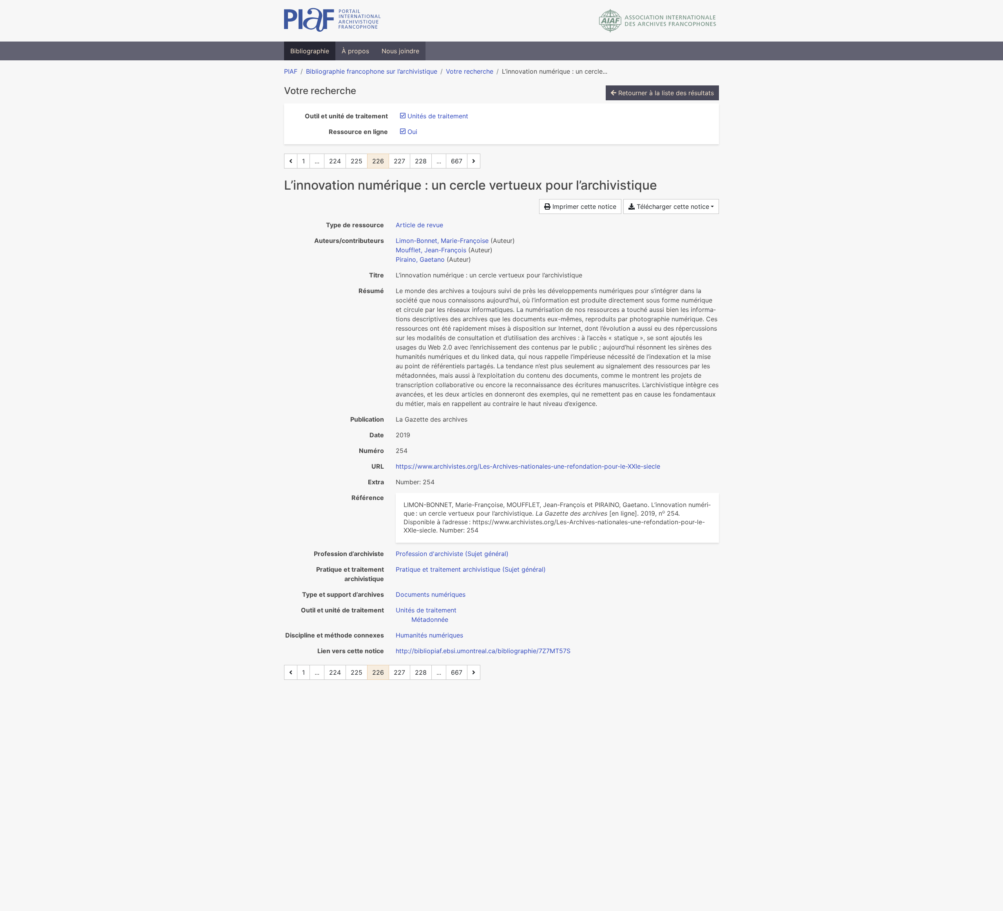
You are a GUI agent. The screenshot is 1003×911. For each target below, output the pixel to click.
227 (399, 161)
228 (421, 161)
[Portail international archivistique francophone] (332, 21)
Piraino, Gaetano (420, 259)
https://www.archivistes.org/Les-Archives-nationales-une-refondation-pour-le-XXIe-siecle (528, 466)
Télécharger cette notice (672, 206)
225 (356, 161)
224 (335, 161)
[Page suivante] (473, 161)
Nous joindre (400, 51)
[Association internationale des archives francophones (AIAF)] (657, 21)
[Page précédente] (290, 161)
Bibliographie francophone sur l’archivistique (371, 71)
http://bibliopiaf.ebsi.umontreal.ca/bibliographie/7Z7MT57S (483, 651)
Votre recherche (469, 71)
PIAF (290, 71)
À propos (355, 51)
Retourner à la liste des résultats (665, 93)
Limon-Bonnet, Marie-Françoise (442, 241)
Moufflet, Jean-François (431, 250)
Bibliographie (309, 51)
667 (456, 161)
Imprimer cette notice (583, 206)
